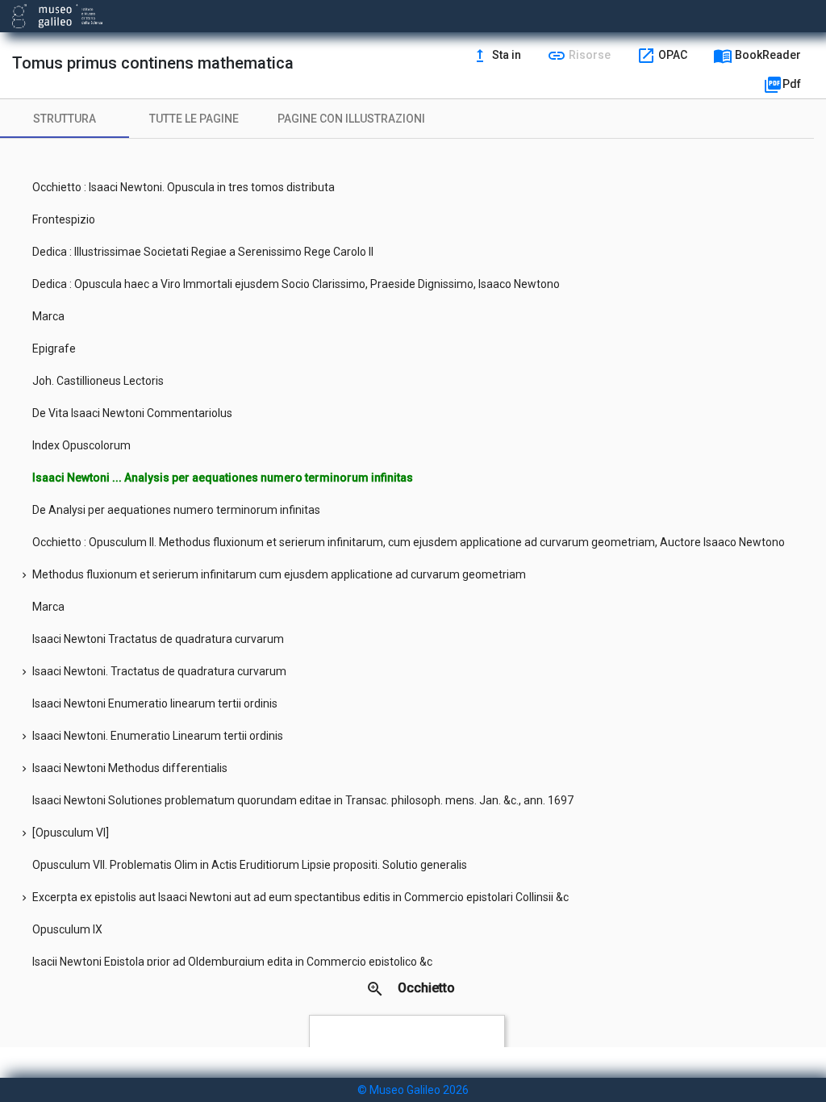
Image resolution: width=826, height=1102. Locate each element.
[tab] (64, 118)
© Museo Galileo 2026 (413, 1089)
